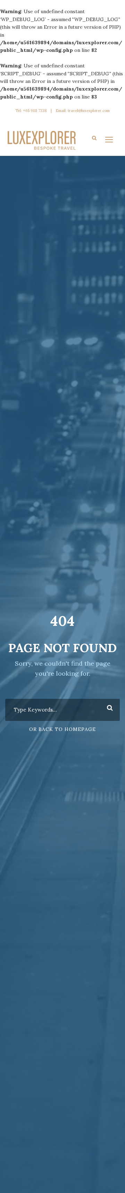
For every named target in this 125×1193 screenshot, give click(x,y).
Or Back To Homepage (62, 729)
